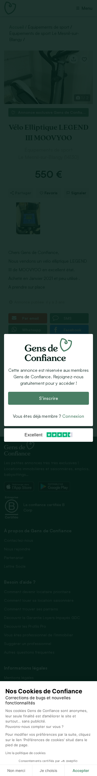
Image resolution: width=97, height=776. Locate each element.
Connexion (73, 416)
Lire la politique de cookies (25, 753)
